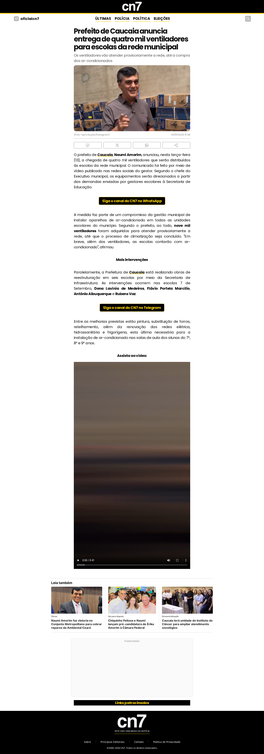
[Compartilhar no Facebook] (88, 145)
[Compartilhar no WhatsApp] (147, 145)
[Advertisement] (132, 670)
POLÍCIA (122, 18)
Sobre (87, 742)
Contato (138, 742)
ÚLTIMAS (103, 18)
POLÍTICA (141, 18)
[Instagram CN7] (16, 19)
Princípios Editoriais (112, 742)
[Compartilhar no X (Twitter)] (117, 145)
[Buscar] (248, 19)
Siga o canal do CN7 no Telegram (132, 307)
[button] (176, 145)
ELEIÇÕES (162, 18)
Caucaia (105, 154)
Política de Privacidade (166, 742)
